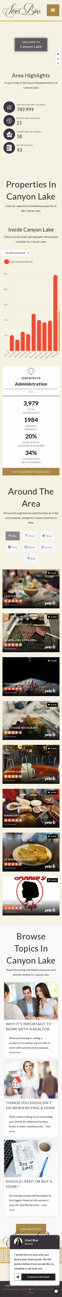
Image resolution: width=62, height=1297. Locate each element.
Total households (31, 411)
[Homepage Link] (22, 9)
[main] (31, 630)
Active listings (25, 145)
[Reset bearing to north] (58, 63)
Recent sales (28, 118)
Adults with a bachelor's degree (31, 444)
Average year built (31, 427)
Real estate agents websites (16, 1289)
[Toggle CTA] (56, 1291)
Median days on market (29, 131)
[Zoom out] (58, 58)
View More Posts (31, 1228)
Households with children (31, 460)
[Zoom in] (58, 54)
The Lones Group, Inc (41, 1289)
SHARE (54, 573)
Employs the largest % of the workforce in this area (31, 390)
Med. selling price (31, 104)
